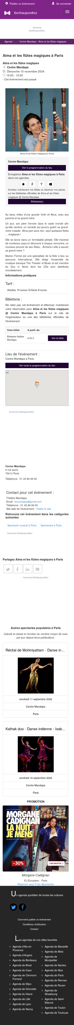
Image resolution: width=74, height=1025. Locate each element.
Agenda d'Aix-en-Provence (22, 948)
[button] (61, 3)
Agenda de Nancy (23, 1009)
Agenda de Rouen (55, 985)
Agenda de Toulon (55, 1007)
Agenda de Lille (21, 999)
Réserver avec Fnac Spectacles (36, 884)
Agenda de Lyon (22, 1004)
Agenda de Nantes (55, 965)
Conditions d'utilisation (34, 924)
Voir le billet (58, 338)
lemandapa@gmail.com (28, 501)
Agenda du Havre (23, 994)
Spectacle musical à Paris (21, 525)
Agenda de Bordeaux (25, 960)
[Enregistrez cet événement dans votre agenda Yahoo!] (41, 184)
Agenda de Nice (54, 970)
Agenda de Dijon (22, 984)
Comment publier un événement (34, 919)
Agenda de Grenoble (24, 989)
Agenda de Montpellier (51, 958)
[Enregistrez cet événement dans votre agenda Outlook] (50, 184)
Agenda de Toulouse (56, 1012)
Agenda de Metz (54, 951)
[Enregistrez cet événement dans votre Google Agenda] (32, 184)
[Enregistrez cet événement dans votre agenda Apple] (23, 184)
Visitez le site (43, 509)
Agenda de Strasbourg (51, 992)
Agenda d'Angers (22, 955)
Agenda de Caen (22, 970)
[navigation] (67, 12)
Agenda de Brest (22, 965)
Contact (34, 929)
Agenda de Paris (54, 975)
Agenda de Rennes (56, 980)
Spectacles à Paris (51, 525)
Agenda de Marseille (56, 946)
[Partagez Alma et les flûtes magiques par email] (37, 568)
